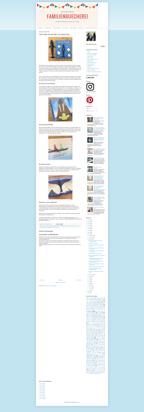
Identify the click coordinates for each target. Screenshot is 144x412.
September (91, 274)
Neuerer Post (42, 280)
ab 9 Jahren (42, 394)
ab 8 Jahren (42, 392)
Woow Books (91, 365)
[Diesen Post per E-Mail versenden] (56, 224)
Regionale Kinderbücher (92, 59)
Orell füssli (103, 344)
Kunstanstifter (100, 334)
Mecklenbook (99, 338)
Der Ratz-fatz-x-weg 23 (93, 243)
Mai (89, 281)
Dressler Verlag (101, 314)
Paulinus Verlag (100, 346)
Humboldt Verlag (91, 326)
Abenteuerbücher (90, 64)
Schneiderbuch (99, 352)
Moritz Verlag (93, 341)
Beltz (87, 305)
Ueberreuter (89, 360)
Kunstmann (88, 335)
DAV (99, 312)
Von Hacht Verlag (91, 363)
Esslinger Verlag (99, 319)
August (90, 276)
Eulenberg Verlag (89, 320)
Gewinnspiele (73, 27)
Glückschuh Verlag (101, 324)
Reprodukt (100, 348)
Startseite (40, 27)
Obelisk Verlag (101, 343)
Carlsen (88, 311)
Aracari (102, 299)
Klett (103, 331)
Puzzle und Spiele (91, 70)
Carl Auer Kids (100, 309)
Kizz (88, 331)
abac (104, 366)
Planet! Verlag (97, 347)
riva (91, 373)
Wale (57, 227)
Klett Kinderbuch (89, 333)
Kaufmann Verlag (101, 329)
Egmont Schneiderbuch (98, 317)
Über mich (65, 27)
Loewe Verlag (89, 337)
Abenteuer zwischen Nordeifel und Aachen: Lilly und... (95, 262)
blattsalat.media (99, 368)
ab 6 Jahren (42, 389)
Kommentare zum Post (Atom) (50, 285)
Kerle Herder (88, 330)
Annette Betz (96, 299)
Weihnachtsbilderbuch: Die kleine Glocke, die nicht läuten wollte (99, 118)
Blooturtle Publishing (90, 307)
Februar (90, 287)
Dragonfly (94, 314)
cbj (104, 368)
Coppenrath (93, 312)
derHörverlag (102, 369)
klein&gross (96, 372)
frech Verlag (101, 370)
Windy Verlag (97, 364)
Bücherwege (93, 309)
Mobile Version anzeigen (60, 282)
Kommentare (90, 111)
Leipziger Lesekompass (92, 53)
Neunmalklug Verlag (89, 342)
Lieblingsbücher (57, 27)
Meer (54, 227)
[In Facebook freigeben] (61, 224)
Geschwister (42, 227)
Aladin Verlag (89, 299)
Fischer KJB (90, 321)
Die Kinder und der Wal (75, 225)
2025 (89, 221)
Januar (90, 288)
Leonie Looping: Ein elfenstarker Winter (96, 266)
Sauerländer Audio (99, 351)
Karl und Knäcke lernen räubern (95, 253)
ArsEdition (95, 302)
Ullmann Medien (97, 360)
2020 (89, 230)
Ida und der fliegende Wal (99, 158)
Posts (89, 108)
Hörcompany (94, 328)
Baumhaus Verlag (98, 304)
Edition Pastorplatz (99, 316)
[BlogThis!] (58, 224)
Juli (89, 278)
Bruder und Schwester (61, 225)
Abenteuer (48, 225)
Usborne (91, 361)
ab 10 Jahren (43, 395)
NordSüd (103, 342)
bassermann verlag (91, 368)
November (91, 237)
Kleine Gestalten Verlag (49, 227)
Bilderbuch (55, 225)
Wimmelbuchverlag (89, 364)
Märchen (89, 67)
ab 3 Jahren (42, 384)
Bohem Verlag (101, 307)
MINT (88, 51)
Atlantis (101, 302)
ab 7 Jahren (42, 390)
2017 (89, 290)
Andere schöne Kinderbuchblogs (94, 71)
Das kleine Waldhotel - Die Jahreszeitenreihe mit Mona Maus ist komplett (99, 198)
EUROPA (102, 315)
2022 (89, 226)
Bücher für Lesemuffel (91, 54)
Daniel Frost (68, 225)
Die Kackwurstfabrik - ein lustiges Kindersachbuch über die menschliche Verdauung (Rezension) (99, 177)
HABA (89, 325)
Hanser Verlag (94, 325)
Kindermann (103, 330)
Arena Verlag (99, 300)
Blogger (78, 402)
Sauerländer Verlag (90, 352)
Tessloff (93, 355)
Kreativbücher (90, 65)
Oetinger (88, 344)
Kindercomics (90, 56)
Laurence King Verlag (98, 335)
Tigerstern (99, 357)
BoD (96, 307)
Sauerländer (88, 351)
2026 (89, 219)
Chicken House (98, 311)
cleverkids (96, 369)
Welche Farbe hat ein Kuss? (99, 149)
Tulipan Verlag (93, 359)
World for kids (100, 365)
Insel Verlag (101, 328)
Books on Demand (96, 308)
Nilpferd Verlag (97, 342)
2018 (89, 233)
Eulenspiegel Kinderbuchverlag (99, 320)
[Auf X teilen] (59, 224)
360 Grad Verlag (90, 298)
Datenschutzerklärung (91, 27)
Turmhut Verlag (101, 359)
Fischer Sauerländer (100, 321)
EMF (97, 315)
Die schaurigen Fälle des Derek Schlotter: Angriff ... (94, 269)
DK (102, 312)
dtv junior (90, 370)
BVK (104, 303)
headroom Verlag (89, 372)
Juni (90, 279)
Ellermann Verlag (90, 319)
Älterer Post (79, 280)
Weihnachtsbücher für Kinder (93, 68)
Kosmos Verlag (90, 334)
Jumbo (87, 329)
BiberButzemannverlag (96, 305)
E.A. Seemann (91, 315)
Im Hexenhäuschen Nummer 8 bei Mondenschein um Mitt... (95, 259)
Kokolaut (102, 333)
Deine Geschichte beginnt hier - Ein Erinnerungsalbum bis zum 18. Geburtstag (99, 128)
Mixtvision (93, 339)
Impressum (81, 27)
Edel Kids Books (89, 316)
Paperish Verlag (92, 346)
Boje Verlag (88, 308)
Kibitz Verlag (95, 330)
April (90, 283)
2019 (89, 232)
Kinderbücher (48, 27)
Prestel (103, 347)
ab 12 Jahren (43, 398)
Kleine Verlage (90, 57)
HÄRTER (88, 328)
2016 (89, 292)
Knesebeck (96, 333)
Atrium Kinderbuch (97, 303)
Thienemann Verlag (91, 356)
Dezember (91, 235)
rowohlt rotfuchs (96, 373)
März (90, 285)
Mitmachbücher (90, 61)
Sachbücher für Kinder (92, 62)
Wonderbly (103, 364)
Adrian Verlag (100, 298)
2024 (89, 223)
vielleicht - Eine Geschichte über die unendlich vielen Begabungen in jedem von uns (99, 139)
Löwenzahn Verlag (99, 337)
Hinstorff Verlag (102, 325)
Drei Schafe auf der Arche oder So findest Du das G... (95, 241)
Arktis (51, 225)
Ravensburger (91, 348)
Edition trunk (88, 317)
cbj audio (91, 369)
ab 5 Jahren (42, 387)
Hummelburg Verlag (99, 326)
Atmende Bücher (89, 303)
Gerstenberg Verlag (90, 324)
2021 (89, 228)
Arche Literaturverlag (90, 300)
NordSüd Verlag (91, 343)
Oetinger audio (96, 344)
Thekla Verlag (100, 355)
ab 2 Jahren (42, 383)
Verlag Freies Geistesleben (100, 361)
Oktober (90, 239)
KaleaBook (94, 329)
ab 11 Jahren (42, 397)
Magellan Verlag (90, 338)
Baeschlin (89, 304)
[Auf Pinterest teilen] (62, 224)
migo (101, 372)
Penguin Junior (89, 347)
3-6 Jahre (44, 225)
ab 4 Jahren (42, 386)
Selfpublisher (88, 353)
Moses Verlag (101, 341)
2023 (89, 225)
